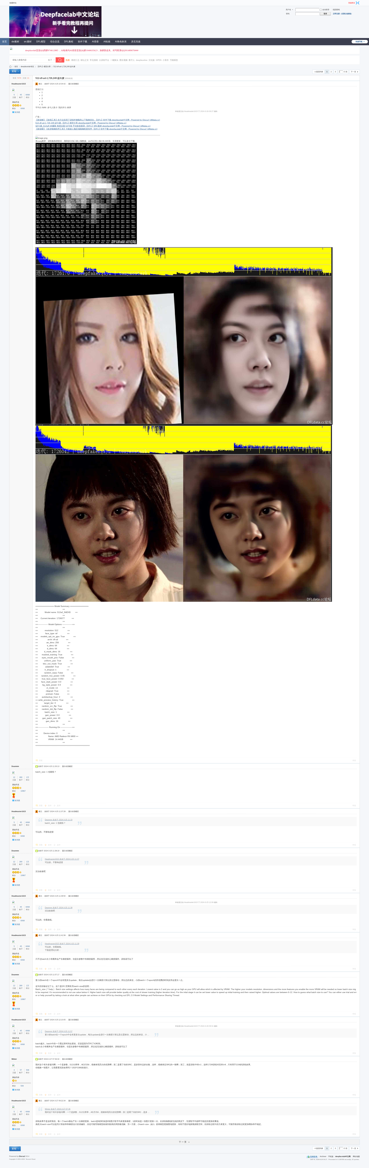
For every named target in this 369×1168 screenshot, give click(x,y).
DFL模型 (40, 41)
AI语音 (95, 41)
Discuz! (22, 1156)
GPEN (158, 60)
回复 (41, 760)
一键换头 (114, 60)
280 (20, 777)
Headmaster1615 (19, 84)
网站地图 (356, 1156)
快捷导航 (359, 42)
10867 (23, 791)
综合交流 (54, 41)
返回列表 (319, 72)
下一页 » (184, 1142)
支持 (50, 806)
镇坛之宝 (85, 60)
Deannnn (15, 766)
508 (27, 1070)
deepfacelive (141, 60)
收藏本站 (13, 3)
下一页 (353, 72)
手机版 (330, 1156)
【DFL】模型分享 (44, 67)
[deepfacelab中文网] (55, 36)
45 (21, 95)
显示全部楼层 (73, 84)
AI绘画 (106, 41)
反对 (58, 806)
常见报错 (94, 60)
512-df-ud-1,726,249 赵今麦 (64, 67)
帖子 (50, 60)
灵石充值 (135, 41)
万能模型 (174, 60)
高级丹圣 (15, 102)
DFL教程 (68, 41)
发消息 (17, 112)
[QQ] (312, 1156)
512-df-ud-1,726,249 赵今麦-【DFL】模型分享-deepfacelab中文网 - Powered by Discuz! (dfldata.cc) (80, 123)
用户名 (288, 10)
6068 (28, 95)
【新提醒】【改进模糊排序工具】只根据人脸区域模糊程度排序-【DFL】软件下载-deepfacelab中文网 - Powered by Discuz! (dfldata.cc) (96, 129)
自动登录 (325, 10)
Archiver (323, 1156)
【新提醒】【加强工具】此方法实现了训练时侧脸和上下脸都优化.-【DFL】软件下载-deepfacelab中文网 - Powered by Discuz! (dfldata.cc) (97, 120)
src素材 (28, 41)
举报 (354, 760)
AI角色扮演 (120, 41)
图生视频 (123, 60)
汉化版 (152, 60)
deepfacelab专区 (27, 67)
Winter (14, 1059)
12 (14, 777)
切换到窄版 (357, 3)
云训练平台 (104, 60)
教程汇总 (75, 60)
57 (21, 1070)
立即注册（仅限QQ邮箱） (343, 14)
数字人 (132, 60)
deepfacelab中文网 (10, 67)
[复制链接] (69, 78)
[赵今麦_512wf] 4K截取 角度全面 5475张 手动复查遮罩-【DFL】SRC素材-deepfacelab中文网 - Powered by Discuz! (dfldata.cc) (92, 126)
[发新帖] (15, 71)
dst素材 (15, 41)
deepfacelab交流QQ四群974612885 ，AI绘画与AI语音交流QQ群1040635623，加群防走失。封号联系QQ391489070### (81, 50)
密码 (287, 14)
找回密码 (336, 10)
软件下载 (82, 41)
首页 (16, 67)
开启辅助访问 (347, 2)
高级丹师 (15, 1077)
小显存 (166, 60)
